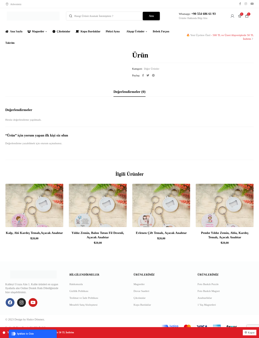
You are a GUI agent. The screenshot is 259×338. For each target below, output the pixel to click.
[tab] (129, 92)
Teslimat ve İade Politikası (83, 297)
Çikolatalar (63, 31)
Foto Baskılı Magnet (209, 291)
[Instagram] (21, 302)
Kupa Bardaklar (90, 31)
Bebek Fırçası (161, 31)
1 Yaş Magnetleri (207, 304)
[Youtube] (33, 302)
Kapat (251, 332)
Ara (151, 15)
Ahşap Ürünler (135, 31)
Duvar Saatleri (141, 291)
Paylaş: (136, 75)
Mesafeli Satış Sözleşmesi (83, 304)
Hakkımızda (76, 284)
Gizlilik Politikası (78, 291)
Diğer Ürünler (151, 68)
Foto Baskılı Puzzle (208, 284)
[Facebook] (10, 302)
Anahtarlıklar (205, 297)
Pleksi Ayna (113, 31)
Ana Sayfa (16, 31)
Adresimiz (15, 4)
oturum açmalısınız (51, 143)
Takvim (9, 42)
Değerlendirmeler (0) (129, 92)
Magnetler (38, 31)
